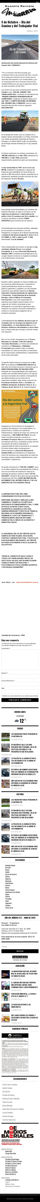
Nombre (4, 673)
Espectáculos (9, 883)
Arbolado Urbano (10, 865)
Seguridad (8, 903)
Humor (7, 887)
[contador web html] (20, 957)
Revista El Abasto (10, 1168)
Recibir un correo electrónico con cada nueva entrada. (20, 696)
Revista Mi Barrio (10, 1174)
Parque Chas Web (10, 1153)
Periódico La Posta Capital (13, 1163)
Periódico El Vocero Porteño (13, 1161)
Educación (8, 881)
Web (2, 688)
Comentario (5, 648)
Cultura (7, 876)
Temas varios (9, 908)
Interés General (10, 890)
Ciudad (7, 872)
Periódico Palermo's (11, 1165)
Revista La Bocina (10, 1170)
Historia (7, 885)
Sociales (7, 905)
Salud (7, 901)
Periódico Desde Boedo (12, 1159)
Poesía (7, 894)
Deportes (8, 879)
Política (7, 896)
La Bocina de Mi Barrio (12, 1180)
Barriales (8, 867)
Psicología (8, 899)
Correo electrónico (8, 680)
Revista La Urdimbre (11, 1172)
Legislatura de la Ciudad (12, 892)
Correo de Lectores (11, 874)
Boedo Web (8, 1151)
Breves (7, 870)
